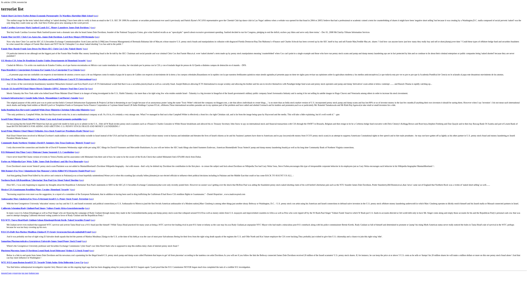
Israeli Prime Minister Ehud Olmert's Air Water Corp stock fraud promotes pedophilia (41, 119)
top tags (25, 273)
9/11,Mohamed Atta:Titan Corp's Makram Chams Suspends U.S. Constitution (37, 152)
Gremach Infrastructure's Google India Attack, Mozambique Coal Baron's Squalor (39, 98)
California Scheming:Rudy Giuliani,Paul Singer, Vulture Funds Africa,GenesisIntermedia (42, 208)
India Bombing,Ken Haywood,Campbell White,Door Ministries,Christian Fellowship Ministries (45, 110)
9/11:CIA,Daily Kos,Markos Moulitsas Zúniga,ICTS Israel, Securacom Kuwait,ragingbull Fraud (46, 232)
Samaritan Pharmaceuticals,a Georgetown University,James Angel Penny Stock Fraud (41, 241)
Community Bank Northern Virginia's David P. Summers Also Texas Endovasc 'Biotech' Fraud (45, 143)
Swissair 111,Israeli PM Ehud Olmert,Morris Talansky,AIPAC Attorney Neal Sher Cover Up (44, 88)
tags (95, 16)
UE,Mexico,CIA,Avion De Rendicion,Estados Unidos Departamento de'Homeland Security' (43, 60)
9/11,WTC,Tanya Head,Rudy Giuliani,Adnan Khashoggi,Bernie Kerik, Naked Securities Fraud (45, 220)
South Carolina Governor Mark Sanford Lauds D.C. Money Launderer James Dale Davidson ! (45, 27)
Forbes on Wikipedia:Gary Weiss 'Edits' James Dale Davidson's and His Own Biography (42, 161)
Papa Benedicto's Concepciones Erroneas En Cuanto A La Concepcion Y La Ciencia (40, 70)
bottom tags (34, 273)
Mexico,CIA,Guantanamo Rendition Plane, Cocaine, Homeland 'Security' (35, 189)
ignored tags (6, 273)
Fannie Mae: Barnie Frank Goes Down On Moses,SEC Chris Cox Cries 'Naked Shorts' (41, 49)
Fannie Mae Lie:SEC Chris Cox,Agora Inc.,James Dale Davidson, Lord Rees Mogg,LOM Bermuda (47, 37)
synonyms (16, 273)
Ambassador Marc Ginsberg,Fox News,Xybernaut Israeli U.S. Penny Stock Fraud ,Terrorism (44, 199)
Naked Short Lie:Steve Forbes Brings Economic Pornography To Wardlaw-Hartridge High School (47, 16)
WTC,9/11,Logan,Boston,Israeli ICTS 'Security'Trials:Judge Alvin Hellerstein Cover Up (42, 262)
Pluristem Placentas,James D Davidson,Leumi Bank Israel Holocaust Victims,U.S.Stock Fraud (45, 250)
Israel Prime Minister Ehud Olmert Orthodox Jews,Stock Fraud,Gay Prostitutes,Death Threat (45, 131)
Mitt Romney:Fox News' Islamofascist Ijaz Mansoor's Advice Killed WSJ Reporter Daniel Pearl (45, 171)
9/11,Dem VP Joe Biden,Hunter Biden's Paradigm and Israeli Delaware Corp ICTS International (46, 79)
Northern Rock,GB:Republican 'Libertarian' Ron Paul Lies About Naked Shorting (40, 180)
